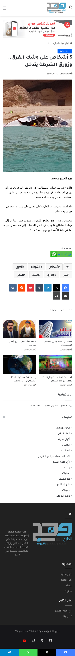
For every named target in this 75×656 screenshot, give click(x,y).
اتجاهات (66, 445)
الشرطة (36, 267)
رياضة (67, 467)
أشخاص (53, 267)
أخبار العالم (64, 433)
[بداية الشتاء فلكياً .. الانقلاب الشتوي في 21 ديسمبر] (19, 364)
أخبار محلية (53, 43)
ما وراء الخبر (63, 484)
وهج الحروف (63, 496)
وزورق (51, 274)
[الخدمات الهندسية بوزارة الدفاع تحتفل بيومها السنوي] (55, 364)
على (65, 274)
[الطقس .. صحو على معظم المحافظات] (55, 329)
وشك (35, 274)
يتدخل (20, 274)
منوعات (66, 490)
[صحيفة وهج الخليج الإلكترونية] (56, 8)
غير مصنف (64, 479)
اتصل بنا (67, 616)
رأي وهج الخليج (61, 462)
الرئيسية (65, 43)
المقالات (65, 450)
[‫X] (56, 288)
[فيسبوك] (65, 288)
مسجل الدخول (51, 406)
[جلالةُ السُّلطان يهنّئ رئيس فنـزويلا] (19, 329)
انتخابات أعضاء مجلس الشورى (54, 456)
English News (63, 428)
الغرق (19, 267)
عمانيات (66, 473)
